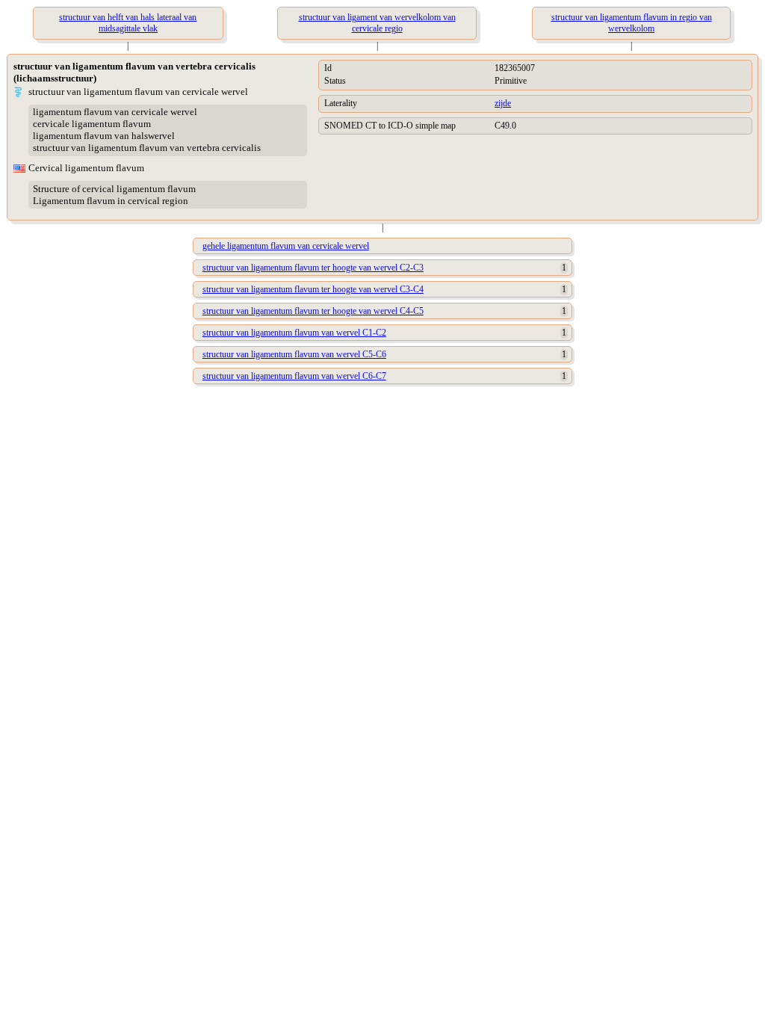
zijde (503, 103)
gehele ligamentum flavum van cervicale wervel (285, 246)
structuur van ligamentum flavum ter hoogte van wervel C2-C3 (313, 267)
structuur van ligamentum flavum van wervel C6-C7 (294, 376)
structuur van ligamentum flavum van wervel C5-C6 (294, 354)
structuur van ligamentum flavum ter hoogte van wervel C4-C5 (313, 311)
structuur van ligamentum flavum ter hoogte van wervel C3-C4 (313, 289)
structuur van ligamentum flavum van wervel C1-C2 (294, 332)
